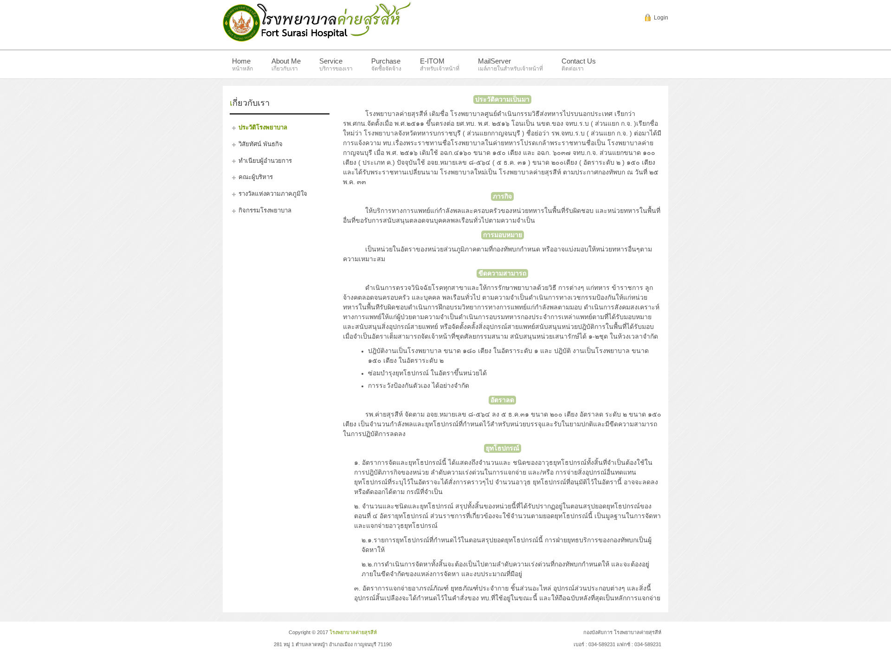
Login (661, 17)
